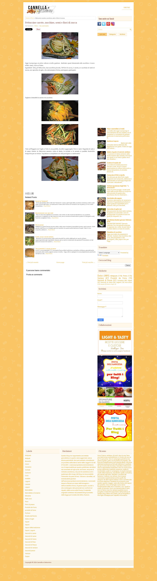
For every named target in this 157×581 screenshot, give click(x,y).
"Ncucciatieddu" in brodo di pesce (45, 248)
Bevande (28, 461)
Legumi (118, 282)
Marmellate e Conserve (32, 493)
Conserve (120, 280)
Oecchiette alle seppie (114, 198)
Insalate (27, 478)
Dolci (100, 275)
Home (27, 18)
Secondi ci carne (30, 533)
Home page (127, 7)
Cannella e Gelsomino (44, 562)
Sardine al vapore (112, 141)
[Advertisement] (114, 71)
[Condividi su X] (30, 193)
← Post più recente (32, 262)
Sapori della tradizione (32, 527)
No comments (44, 26)
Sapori (27, 525)
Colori (27, 464)
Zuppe (27, 556)
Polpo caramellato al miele (115, 129)
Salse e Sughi (110, 284)
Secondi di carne (30, 536)
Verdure (100, 278)
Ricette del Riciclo (31, 516)
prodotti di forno (30, 510)
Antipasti (113, 276)
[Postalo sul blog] (28, 193)
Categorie (112, 34)
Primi (32, 18)
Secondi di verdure (31, 548)
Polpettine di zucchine (114, 232)
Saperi (130, 280)
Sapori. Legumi (30, 530)
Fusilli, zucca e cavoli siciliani (44, 237)
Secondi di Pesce (104, 280)
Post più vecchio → (88, 262)
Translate (105, 255)
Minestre (28, 496)
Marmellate (128, 282)
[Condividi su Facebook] (32, 193)
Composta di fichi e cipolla (116, 175)
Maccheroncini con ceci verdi (44, 213)
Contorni (28, 473)
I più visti (102, 34)
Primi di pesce (29, 504)
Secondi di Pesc (30, 542)
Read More (47, 206)
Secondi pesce (30, 550)
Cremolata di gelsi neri (114, 209)
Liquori (102, 284)
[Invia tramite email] (26, 193)
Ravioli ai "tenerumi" (41, 201)
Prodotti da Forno (118, 278)
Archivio (122, 34)
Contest (27, 470)
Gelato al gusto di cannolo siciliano (118, 152)
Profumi (27, 513)
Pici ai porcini (39, 225)
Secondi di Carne (106, 282)
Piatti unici (28, 499)
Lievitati (27, 484)
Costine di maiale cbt (114, 163)
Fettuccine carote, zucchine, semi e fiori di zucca (51, 22)
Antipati (27, 458)
